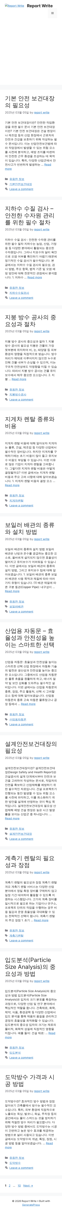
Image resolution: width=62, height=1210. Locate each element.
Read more (34, 277)
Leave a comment (21, 189)
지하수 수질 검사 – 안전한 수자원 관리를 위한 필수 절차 (30, 215)
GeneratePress (31, 1204)
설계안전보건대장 (20, 833)
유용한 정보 (16, 179)
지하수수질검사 (19, 293)
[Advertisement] (31, 54)
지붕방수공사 (17, 394)
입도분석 (15, 1052)
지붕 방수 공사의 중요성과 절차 (30, 320)
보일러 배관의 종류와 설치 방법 (30, 528)
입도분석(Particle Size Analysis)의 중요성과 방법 (30, 966)
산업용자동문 (17, 719)
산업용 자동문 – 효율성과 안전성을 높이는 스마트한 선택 (30, 637)
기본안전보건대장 (20, 184)
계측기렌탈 (16, 935)
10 (20, 1185)
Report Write (40, 5)
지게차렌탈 (16, 500)
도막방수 (15, 1163)
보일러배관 (16, 606)
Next (28, 1185)
